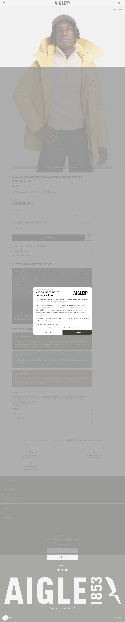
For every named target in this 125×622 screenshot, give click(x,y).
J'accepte (77, 332)
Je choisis (48, 332)
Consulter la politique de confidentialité (48, 324)
